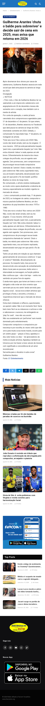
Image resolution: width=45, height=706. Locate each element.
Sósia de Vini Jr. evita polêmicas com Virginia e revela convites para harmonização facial (19, 497)
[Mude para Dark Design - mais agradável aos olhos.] (39, 4)
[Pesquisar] (35, 3)
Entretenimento (10, 16)
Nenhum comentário (23, 43)
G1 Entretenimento (15, 358)
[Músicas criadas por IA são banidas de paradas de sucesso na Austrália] (22, 398)
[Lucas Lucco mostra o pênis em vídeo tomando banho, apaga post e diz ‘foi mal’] (9, 592)
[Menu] (3, 3)
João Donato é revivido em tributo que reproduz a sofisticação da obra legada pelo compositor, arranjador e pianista (22, 456)
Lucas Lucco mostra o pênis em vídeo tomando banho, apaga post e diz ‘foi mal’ (29, 591)
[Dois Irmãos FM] (22, 4)
